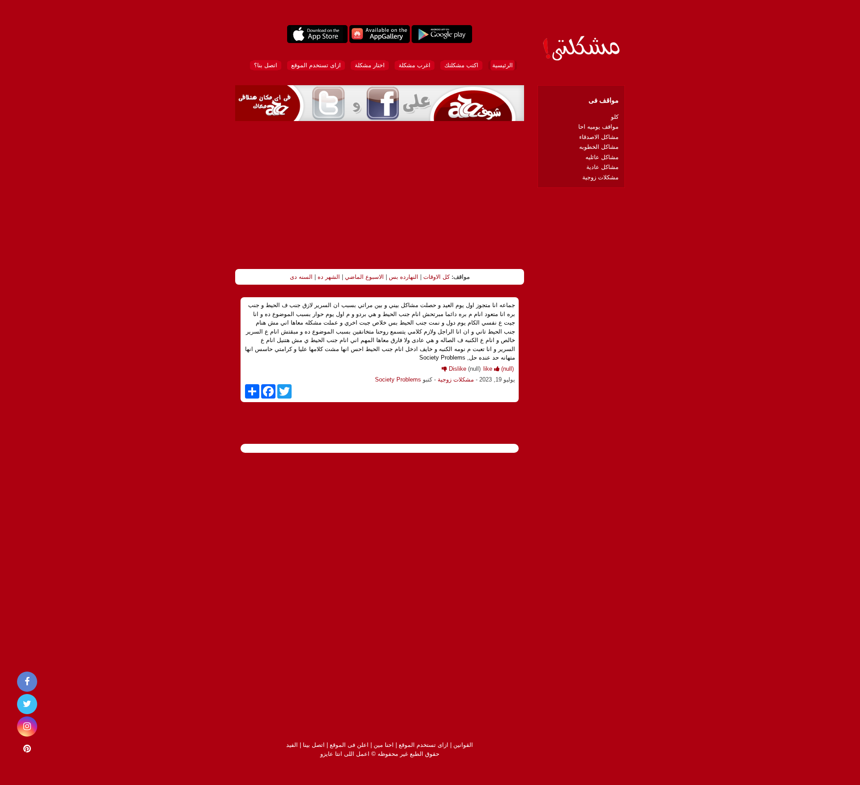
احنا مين (384, 745)
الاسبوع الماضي (364, 276)
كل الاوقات (436, 276)
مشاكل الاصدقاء (599, 137)
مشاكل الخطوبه (599, 146)
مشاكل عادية (602, 167)
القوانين (463, 745)
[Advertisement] (379, 195)
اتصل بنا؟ (265, 65)
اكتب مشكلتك (461, 65)
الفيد (292, 745)
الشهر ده (329, 276)
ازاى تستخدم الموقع (316, 65)
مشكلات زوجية (456, 379)
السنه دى (301, 276)
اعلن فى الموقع (349, 745)
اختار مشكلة (370, 65)
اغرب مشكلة (414, 65)
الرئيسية (502, 65)
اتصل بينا (314, 745)
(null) (498, 368)
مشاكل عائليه (602, 157)
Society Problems (398, 379)
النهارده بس (403, 276)
